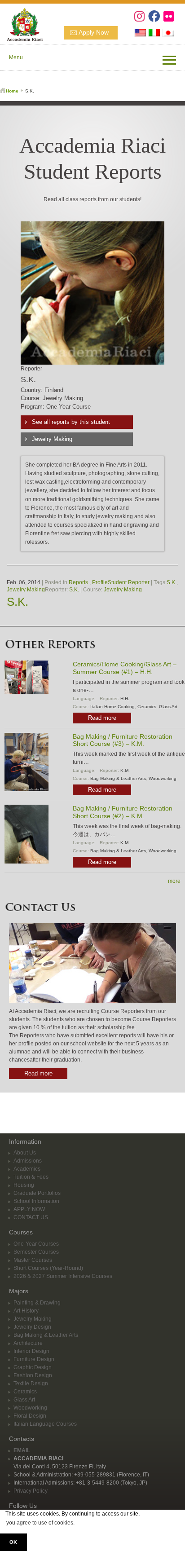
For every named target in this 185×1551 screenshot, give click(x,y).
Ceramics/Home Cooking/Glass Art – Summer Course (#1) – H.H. (124, 668)
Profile (100, 582)
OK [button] (13, 1542)
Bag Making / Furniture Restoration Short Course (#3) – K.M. (122, 740)
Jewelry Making (52, 439)
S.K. (171, 582)
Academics (26, 1169)
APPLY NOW (29, 1209)
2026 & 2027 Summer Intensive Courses (62, 1276)
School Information (36, 1201)
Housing (23, 1185)
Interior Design (31, 1351)
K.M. (125, 770)
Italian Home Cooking (112, 706)
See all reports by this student (71, 422)
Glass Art (168, 706)
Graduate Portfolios (37, 1193)
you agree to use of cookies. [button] (40, 1523)
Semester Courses (36, 1252)
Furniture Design (33, 1359)
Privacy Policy (30, 1491)
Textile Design (30, 1383)
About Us (24, 1153)
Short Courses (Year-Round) (48, 1268)
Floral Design (29, 1416)
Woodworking (162, 778)
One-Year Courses (36, 1244)
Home (12, 90)
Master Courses (32, 1260)
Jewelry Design (32, 1327)
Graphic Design (32, 1367)
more (174, 881)
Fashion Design (32, 1375)
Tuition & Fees (30, 1177)
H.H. (124, 698)
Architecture (28, 1343)
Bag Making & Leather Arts (118, 778)
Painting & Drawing (37, 1303)
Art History (26, 1311)
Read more (102, 717)
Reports (78, 582)
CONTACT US (30, 1217)
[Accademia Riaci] (21, 23)
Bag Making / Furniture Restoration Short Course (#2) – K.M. (122, 812)
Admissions (27, 1161)
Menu (16, 57)
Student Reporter (129, 582)
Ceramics (146, 706)
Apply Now (94, 32)
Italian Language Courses (45, 1424)
